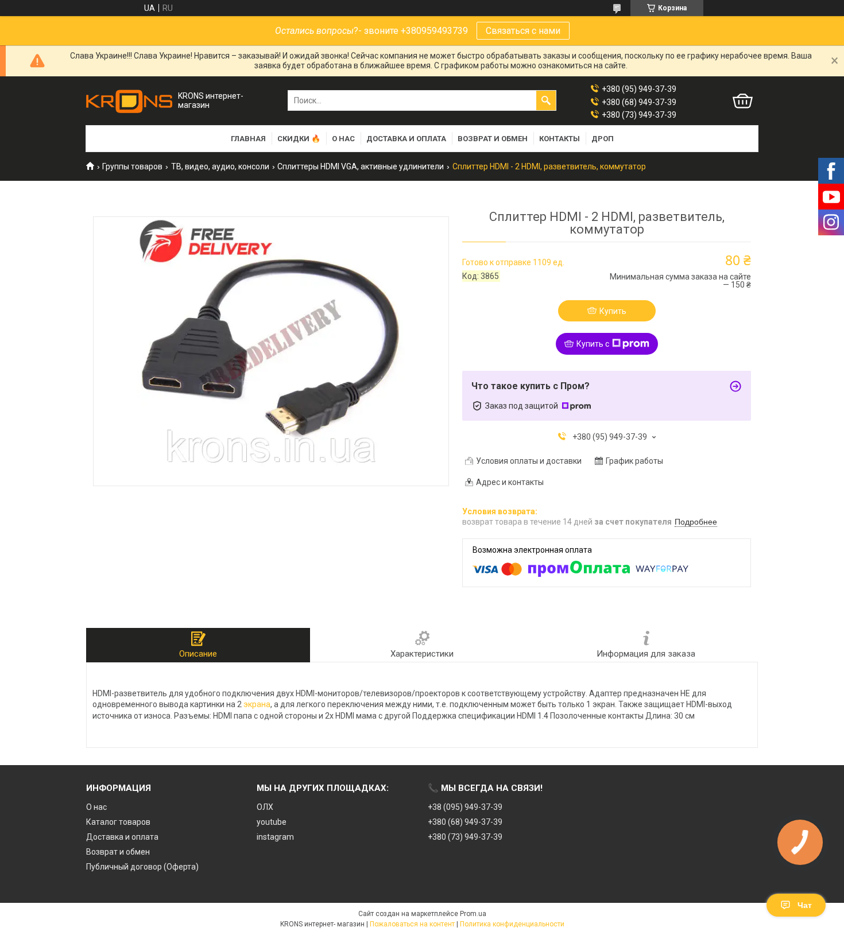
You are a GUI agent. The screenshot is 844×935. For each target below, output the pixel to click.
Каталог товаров (118, 822)
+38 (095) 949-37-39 (465, 807)
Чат (804, 905)
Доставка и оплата (406, 138)
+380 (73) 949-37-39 (465, 836)
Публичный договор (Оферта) (142, 866)
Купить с (592, 343)
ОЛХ (265, 807)
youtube (272, 822)
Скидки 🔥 (298, 138)
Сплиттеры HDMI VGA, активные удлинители (360, 166)
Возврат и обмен (493, 138)
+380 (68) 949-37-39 (465, 822)
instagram (275, 836)
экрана (256, 704)
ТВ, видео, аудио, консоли (220, 166)
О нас (343, 138)
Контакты (559, 138)
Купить (612, 311)
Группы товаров (132, 166)
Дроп (602, 138)
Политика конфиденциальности (512, 924)
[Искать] (546, 100)
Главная (248, 138)
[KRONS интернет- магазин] (129, 100)
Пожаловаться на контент (412, 924)
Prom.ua (473, 914)
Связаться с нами (523, 30)
